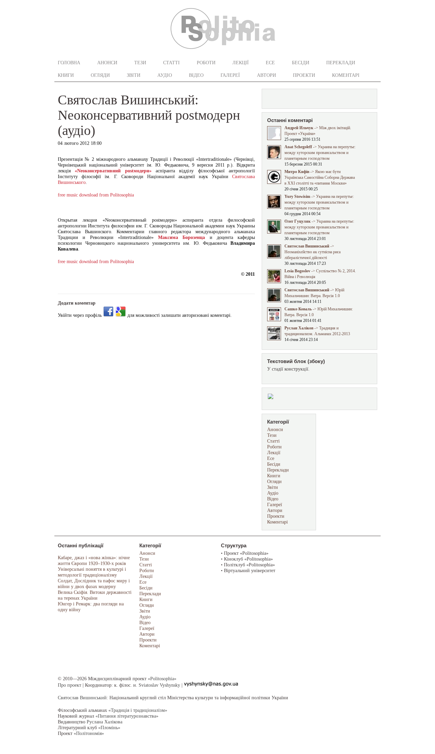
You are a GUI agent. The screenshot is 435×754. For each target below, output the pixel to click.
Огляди (100, 75)
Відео (196, 75)
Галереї (230, 75)
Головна (69, 62)
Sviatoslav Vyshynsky (159, 685)
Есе (270, 62)
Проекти (304, 75)
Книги (66, 75)
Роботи (206, 62)
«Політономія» (89, 733)
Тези (140, 62)
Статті (171, 62)
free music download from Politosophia (96, 195)
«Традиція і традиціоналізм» (137, 710)
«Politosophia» (162, 678)
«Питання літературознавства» (126, 716)
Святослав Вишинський (82, 697)
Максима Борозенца (181, 237)
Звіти (133, 75)
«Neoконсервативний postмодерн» (113, 170)
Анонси (107, 62)
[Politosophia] (223, 51)
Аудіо (164, 75)
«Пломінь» (109, 727)
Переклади (340, 62)
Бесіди (300, 62)
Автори (266, 75)
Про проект (69, 685)
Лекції (240, 62)
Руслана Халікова (104, 721)
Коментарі (346, 75)
